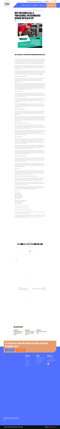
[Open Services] (31, 5)
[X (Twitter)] (22, 244)
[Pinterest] (25, 244)
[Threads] (35, 244)
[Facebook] (18, 244)
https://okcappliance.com (33, 216)
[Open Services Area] (37, 5)
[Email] (38, 244)
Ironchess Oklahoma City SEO (52, 427)
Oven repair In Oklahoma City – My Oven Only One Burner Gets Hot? (30, 333)
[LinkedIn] (28, 244)
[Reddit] (31, 244)
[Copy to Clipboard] (41, 244)
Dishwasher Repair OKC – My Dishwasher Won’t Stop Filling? (18, 333)
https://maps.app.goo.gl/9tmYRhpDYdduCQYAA (31, 217)
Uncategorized (16, 330)
